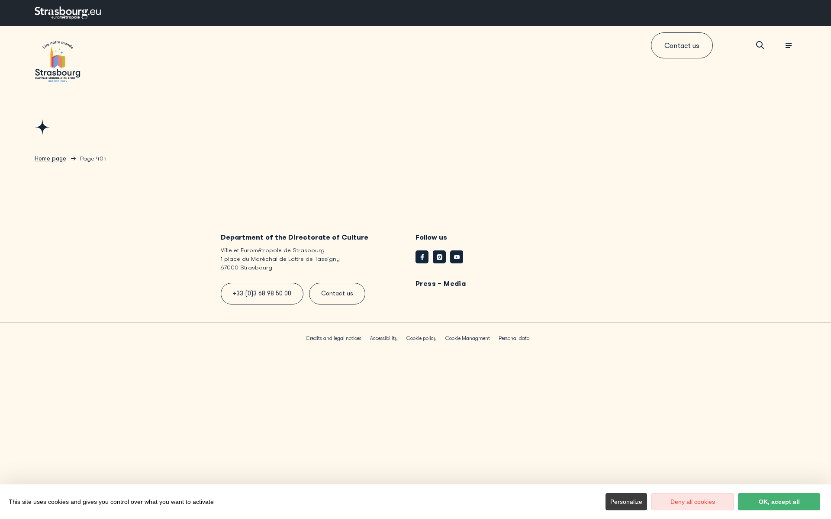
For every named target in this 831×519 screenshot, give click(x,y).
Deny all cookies (692, 501)
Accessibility (384, 338)
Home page (50, 158)
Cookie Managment (467, 338)
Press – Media (441, 283)
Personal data (514, 338)
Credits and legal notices (333, 338)
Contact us (681, 45)
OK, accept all (779, 501)
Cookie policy (421, 338)
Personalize (626, 501)
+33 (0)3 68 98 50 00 (262, 293)
